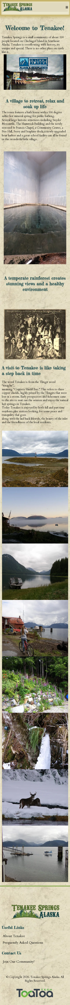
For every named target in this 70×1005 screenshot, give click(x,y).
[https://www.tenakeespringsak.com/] (17, 7)
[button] (66, 7)
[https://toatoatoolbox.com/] (35, 993)
